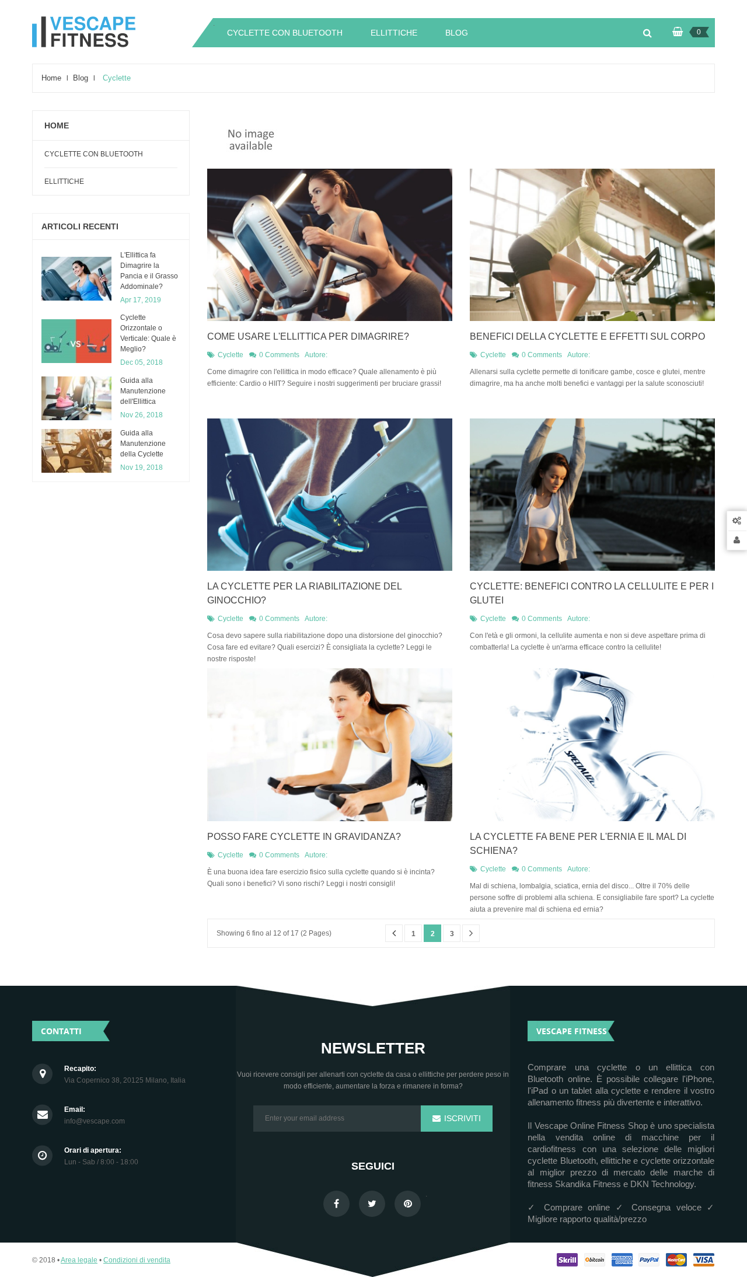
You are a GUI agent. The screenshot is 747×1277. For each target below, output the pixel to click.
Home (56, 125)
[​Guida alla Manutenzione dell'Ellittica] (76, 398)
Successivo (471, 933)
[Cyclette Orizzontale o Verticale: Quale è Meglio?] (76, 341)
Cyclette (230, 355)
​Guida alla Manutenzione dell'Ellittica (143, 391)
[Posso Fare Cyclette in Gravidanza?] (329, 744)
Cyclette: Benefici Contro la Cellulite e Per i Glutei (592, 593)
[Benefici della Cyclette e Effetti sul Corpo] (592, 245)
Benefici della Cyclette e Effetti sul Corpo (587, 336)
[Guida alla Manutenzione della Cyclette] (76, 451)
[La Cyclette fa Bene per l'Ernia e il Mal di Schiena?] (592, 744)
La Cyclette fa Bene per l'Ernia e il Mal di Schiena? (578, 844)
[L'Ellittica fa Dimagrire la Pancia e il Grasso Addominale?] (76, 279)
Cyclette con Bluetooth (93, 154)
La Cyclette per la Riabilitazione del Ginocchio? (304, 593)
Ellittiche (64, 181)
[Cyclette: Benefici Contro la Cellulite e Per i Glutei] (592, 494)
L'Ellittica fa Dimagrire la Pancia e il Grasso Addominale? (149, 271)
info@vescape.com (94, 1121)
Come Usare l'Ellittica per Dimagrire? (308, 336)
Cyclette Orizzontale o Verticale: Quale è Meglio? (148, 333)
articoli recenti (79, 226)
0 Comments (279, 355)
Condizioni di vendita (136, 1260)
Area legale (79, 1260)
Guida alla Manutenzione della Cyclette (143, 443)
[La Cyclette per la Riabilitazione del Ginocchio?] (329, 494)
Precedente (394, 933)
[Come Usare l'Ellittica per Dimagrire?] (329, 245)
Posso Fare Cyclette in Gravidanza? (304, 837)
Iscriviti (461, 1118)
